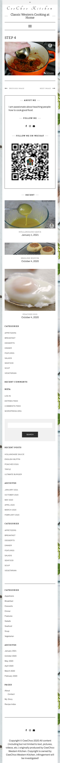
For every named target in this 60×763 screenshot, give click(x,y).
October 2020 (11, 495)
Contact (11, 694)
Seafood (9, 363)
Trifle (8, 469)
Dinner (8, 348)
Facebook (26, 126)
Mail (34, 126)
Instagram (30, 126)
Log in (8, 396)
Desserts (10, 343)
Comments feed (13, 406)
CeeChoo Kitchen (30, 8)
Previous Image (16, 88)
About (7, 691)
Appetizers (10, 333)
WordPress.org (13, 411)
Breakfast (10, 338)
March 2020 (10, 510)
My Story (9, 699)
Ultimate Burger (13, 474)
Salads (8, 358)
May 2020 (9, 500)
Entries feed (11, 401)
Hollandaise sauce (14, 454)
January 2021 (11, 490)
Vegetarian (10, 373)
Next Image (45, 88)
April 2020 (10, 505)
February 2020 (12, 515)
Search (30, 434)
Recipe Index (10, 704)
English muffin (12, 459)
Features (9, 353)
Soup (7, 368)
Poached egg (12, 464)
